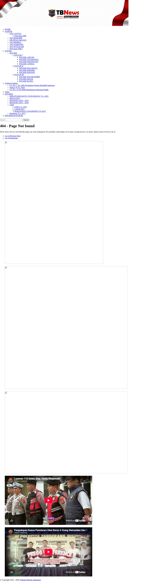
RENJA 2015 (15, 98)
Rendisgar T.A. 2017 (18, 113)
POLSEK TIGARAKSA (29, 59)
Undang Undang (11, 83)
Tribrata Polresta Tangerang (30, 580)
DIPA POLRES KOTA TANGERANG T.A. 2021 (29, 96)
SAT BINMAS (15, 42)
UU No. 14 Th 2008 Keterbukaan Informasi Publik (29, 90)
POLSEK (13, 53)
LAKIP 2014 (19, 109)
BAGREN (9, 94)
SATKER (8, 31)
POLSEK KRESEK (27, 70)
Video (7, 92)
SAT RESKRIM (16, 38)
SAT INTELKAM (17, 47)
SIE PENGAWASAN (18, 40)
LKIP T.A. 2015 (20, 107)
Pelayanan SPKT (16, 49)
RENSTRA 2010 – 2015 (19, 100)
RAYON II (18, 66)
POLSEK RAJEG (26, 81)
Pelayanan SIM (20, 36)
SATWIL (8, 51)
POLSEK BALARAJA (28, 68)
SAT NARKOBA (16, 44)
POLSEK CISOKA (26, 64)
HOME (8, 29)
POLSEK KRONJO (27, 72)
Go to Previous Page (12, 136)
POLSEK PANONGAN (28, 62)
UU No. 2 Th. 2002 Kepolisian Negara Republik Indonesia (32, 85)
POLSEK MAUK (26, 79)
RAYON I (18, 55)
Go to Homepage (11, 138)
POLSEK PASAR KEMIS (29, 77)
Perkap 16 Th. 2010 (17, 88)
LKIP (12, 105)
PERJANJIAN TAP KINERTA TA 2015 (30, 111)
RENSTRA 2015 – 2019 (19, 103)
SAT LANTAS (15, 34)
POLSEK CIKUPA (26, 57)
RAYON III (19, 75)
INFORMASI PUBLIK (14, 116)
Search (26, 120)
